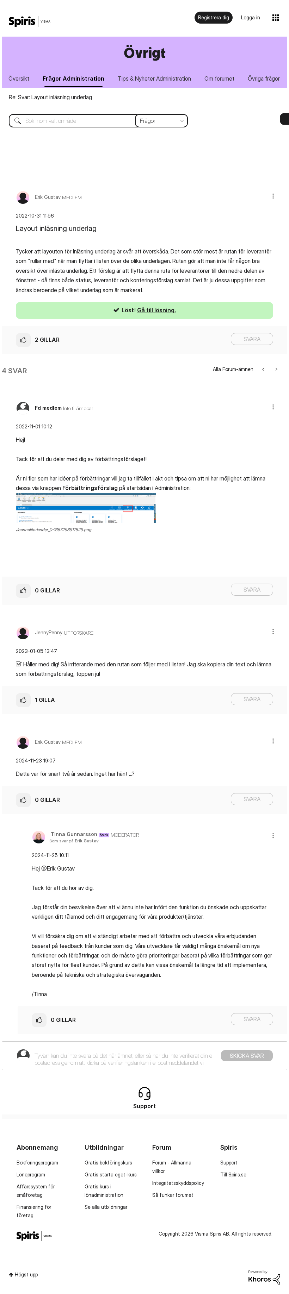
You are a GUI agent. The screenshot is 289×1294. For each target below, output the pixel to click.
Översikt (18, 78)
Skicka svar (247, 1055)
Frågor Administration (73, 78)
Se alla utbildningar (106, 1207)
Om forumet (219, 78)
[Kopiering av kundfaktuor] (276, 369)
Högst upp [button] (26, 1274)
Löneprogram (31, 1174)
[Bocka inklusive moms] (264, 369)
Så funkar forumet (172, 1195)
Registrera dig (213, 17)
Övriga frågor (264, 78)
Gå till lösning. (156, 310)
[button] (273, 195)
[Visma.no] (29, 21)
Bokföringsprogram (37, 1163)
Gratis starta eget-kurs (111, 1174)
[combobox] (93, 120)
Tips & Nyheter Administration (154, 78)
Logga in (250, 17)
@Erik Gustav (58, 868)
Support (229, 1163)
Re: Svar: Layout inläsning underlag (50, 97)
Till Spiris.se (233, 1174)
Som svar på (74, 840)
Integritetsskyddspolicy (178, 1183)
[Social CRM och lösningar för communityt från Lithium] (264, 1277)
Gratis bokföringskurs (108, 1163)
